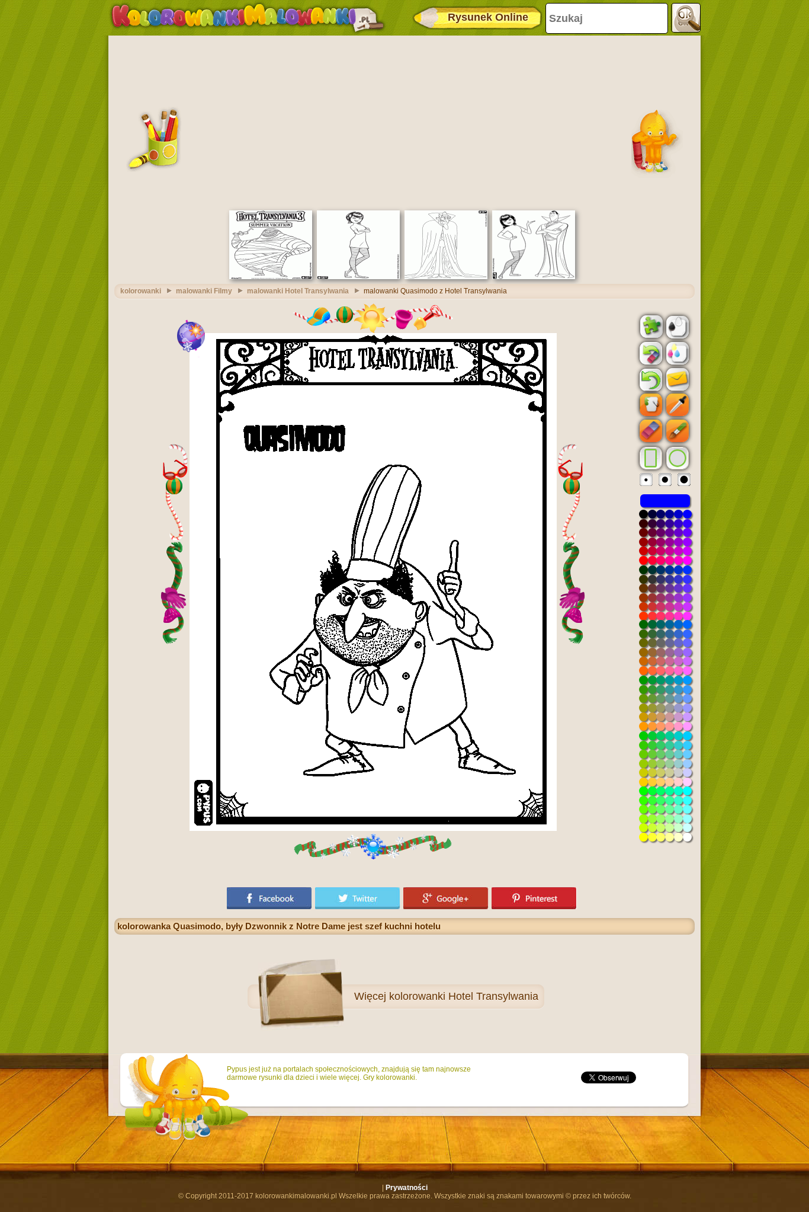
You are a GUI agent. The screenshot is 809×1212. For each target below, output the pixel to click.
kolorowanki (140, 291)
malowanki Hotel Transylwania (298, 291)
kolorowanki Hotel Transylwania (463, 996)
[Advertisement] (404, 121)
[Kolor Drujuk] (676, 352)
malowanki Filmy (204, 291)
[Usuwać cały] (650, 353)
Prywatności (407, 1188)
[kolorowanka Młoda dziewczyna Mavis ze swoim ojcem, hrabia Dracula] (533, 277)
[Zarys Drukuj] (676, 326)
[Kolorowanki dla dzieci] (247, 18)
